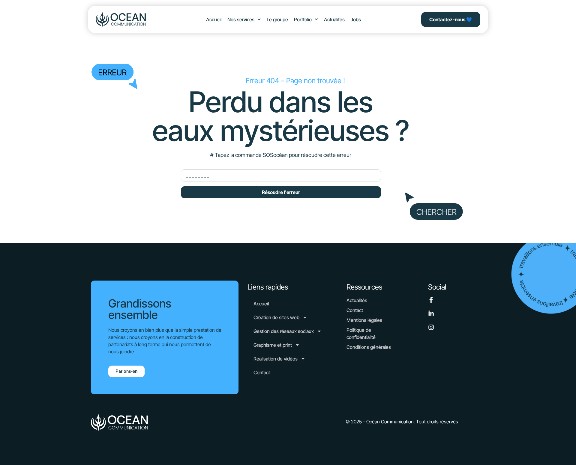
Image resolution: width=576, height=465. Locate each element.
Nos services (240, 19)
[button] (401, 422)
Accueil (213, 19)
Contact (262, 372)
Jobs (356, 19)
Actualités (334, 19)
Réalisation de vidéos (276, 359)
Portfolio (303, 19)
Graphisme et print (273, 345)
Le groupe (277, 19)
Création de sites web (276, 317)
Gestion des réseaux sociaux (284, 331)
